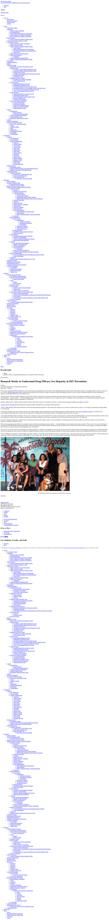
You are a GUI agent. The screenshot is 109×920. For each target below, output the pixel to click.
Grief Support (16, 850)
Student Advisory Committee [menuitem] (20, 204)
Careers (6, 515)
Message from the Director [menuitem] (20, 191)
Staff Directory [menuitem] (17, 206)
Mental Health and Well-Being (21, 794)
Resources (16, 770)
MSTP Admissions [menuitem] (15, 217)
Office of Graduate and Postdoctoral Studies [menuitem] (21, 59)
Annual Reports (8, 534)
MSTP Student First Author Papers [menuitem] (25, 211)
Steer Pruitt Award (18, 631)
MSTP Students (14, 788)
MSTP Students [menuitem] (14, 234)
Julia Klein (16, 708)
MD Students (10, 19)
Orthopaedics (13, 684)
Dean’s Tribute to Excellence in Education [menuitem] (20, 36)
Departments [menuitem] (10, 61)
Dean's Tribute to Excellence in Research (20, 559)
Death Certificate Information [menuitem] (20, 293)
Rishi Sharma (16, 715)
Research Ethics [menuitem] (11, 305)
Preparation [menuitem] (19, 249)
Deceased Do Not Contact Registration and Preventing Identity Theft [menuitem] (30, 297)
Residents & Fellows (12, 21)
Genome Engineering (15, 885)
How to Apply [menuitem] (17, 218)
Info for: (6, 18)
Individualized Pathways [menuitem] (13, 263)
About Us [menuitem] (9, 137)
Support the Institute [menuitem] (22, 346)
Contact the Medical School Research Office (21, 856)
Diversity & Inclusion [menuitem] (12, 121)
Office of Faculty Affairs (16, 569)
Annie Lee (16, 697)
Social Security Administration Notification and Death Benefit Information (32, 849)
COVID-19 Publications (16, 876)
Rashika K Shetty (17, 714)
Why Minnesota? (14, 692)
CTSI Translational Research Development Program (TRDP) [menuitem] (28, 254)
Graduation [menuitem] (16, 56)
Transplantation (14, 688)
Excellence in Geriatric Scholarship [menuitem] (22, 79)
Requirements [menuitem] (20, 220)
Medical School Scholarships (20, 661)
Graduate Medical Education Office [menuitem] (19, 58)
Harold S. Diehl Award (19, 652)
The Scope (6, 532)
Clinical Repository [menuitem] (12, 353)
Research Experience (25, 776)
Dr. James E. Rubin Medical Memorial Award (24, 623)
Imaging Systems (17, 596)
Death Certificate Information (20, 847)
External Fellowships (18, 754)
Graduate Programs (12, 814)
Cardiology (13, 882)
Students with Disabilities (19, 791)
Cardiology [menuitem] (13, 328)
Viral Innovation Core (15, 587)
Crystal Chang (17, 701)
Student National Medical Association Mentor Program (24, 722)
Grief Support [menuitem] (16, 296)
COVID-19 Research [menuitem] (12, 318)
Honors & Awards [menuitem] (11, 65)
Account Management (19, 656)
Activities (15, 755)
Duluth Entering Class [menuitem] (19, 177)
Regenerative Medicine (16, 685)
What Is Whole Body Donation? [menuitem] (18, 277)
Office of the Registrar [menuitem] (15, 55)
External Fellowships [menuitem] (18, 200)
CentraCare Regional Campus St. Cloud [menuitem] (17, 40)
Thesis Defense (20, 767)
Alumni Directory (17, 763)
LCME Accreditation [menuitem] (12, 266)
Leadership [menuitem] (10, 29)
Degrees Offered (11, 735)
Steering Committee (18, 761)
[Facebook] (54, 498)
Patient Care (7, 909)
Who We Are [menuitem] (16, 52)
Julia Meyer (16, 709)
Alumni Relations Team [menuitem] (16, 117)
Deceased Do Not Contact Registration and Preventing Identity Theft (30, 852)
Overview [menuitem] (15, 190)
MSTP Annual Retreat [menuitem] (19, 246)
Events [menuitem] (8, 363)
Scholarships (13, 687)
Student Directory (17, 757)
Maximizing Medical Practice (20, 668)
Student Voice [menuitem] (13, 272)
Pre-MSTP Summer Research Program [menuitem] (23, 231)
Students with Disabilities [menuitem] (19, 237)
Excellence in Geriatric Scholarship (22, 633)
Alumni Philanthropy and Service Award (23, 648)
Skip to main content (6, 1)
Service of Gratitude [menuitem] (15, 299)
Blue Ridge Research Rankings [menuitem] (15, 359)
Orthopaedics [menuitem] (13, 129)
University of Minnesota (16, 547)
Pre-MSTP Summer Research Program (23, 786)
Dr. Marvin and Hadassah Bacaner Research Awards (26, 628)
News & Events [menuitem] (21, 342)
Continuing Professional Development (16, 819)
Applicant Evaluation (22, 780)
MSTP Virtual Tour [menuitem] (18, 233)
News (5, 910)
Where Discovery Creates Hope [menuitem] (15, 361)
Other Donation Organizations (21, 844)
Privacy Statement (67, 547)
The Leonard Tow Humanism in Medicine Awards (26, 643)
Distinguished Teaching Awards (21, 639)
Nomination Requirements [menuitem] (20, 99)
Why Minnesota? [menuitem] (14, 138)
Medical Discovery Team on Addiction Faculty (22, 906)
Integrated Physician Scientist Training (26, 751)
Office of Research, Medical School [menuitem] (19, 53)
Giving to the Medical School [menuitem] (14, 122)
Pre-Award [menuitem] (10, 308)
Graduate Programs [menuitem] (12, 260)
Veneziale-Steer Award (19, 626)
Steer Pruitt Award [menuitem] (18, 76)
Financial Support (17, 784)
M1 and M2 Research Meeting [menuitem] (21, 243)
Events (8, 918)
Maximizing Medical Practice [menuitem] (20, 114)
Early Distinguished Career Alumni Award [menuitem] (24, 96)
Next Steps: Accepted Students (24, 732)
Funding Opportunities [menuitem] (12, 303)
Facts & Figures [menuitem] (14, 140)
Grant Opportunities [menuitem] (18, 256)
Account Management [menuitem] (19, 102)
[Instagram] (3, 536)
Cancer (12, 679)
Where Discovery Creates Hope (12, 531)
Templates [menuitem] (12, 313)
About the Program (15, 742)
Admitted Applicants (15, 727)
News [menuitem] (5, 356)
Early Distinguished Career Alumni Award (24, 651)
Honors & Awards (11, 619)
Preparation (19, 803)
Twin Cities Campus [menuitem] (12, 28)
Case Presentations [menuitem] (18, 247)
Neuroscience (13, 889)
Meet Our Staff (17, 837)
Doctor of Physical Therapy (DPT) (16, 740)
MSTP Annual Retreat (19, 800)
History (9, 618)
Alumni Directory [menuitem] (17, 208)
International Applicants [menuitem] (26, 223)
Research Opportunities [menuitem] (16, 253)
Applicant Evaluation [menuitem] (22, 226)
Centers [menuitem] (18, 339)
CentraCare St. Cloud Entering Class (22, 728)
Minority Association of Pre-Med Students (20, 724)
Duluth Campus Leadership (17, 554)
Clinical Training (21, 748)
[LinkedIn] (54, 500)
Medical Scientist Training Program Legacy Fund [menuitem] (22, 259)
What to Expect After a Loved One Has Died (21, 846)
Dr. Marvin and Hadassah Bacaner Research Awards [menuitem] (26, 73)
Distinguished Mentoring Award (21, 638)
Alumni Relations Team (16, 671)
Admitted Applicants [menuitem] (15, 173)
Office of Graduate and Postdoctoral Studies (21, 583)
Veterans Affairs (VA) (15, 870)
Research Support (11, 860)
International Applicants (26, 777)
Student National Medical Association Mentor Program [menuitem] (24, 168)
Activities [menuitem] (15, 201)
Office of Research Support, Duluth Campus (21, 563)
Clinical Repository (12, 908)
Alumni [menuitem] (9, 109)
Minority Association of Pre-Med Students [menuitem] (20, 170)
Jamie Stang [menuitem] (16, 151)
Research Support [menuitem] (11, 306)
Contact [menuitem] (9, 119)
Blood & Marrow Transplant (17, 879)
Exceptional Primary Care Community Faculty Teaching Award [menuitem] (29, 88)
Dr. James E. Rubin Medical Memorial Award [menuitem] (24, 69)
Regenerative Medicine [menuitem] (16, 131)
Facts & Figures (14, 694)
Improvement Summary (16, 823)
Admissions (7, 689)
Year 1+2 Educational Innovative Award (23, 645)
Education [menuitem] (6, 180)
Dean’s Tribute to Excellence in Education (20, 560)
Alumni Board (13, 665)
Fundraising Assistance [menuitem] (19, 104)
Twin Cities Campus (12, 552)
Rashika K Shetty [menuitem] (17, 160)
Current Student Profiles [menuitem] (16, 141)
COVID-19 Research (12, 872)
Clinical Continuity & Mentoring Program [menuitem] (23, 239)
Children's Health (14, 681)
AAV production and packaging (21, 589)
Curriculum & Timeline (22, 750)
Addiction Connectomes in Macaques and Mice (25, 608)
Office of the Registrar (15, 579)
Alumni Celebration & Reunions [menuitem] (18, 115)
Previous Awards (17, 615)
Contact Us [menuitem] (13, 257)
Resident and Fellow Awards (17, 632)
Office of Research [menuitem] (12, 300)
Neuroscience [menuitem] (13, 335)
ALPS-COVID (14, 873)
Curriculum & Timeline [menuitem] (22, 196)
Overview (15, 744)
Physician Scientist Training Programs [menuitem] (22, 236)
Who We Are (16, 576)
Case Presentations (18, 801)
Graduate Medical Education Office (19, 582)
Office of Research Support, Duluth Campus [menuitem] (21, 39)
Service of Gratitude (15, 853)
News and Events (14, 616)
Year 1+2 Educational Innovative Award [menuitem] (23, 91)
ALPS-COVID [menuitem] (14, 319)
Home (5, 373)
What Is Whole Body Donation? (18, 832)
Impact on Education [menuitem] (18, 279)
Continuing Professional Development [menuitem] (16, 264)
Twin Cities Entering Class (20, 730)
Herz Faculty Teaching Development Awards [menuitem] (21, 66)
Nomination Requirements (20, 653)
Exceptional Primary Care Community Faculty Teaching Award (29, 642)
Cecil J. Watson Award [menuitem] (19, 81)
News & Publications (18, 764)
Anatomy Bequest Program (14, 829)
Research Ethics (11, 859)
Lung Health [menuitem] (13, 348)
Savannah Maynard (18, 718)
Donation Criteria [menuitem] (14, 285)
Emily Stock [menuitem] (16, 148)
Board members (17, 666)
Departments (10, 585)
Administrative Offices (12, 566)
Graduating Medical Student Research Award (24, 625)
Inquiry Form (16, 843)
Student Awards (14, 622)
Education (6, 734)
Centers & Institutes (12, 586)
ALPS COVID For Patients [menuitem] (20, 320)
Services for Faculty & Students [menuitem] (18, 101)
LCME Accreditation (12, 820)
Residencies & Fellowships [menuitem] (14, 262)
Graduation (16, 580)
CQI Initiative (13, 821)
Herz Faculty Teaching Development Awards (21, 620)
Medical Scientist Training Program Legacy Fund (22, 813)
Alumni (9, 23)
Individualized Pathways (13, 817)
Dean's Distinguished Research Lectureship (21, 557)
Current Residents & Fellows (11, 525)
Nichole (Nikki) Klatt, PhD (14, 392)
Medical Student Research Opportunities (23, 573)
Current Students (8, 523)
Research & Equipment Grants (21, 659)
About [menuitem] (5, 26)
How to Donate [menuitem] (14, 286)
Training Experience (18, 747)
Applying (15, 613)
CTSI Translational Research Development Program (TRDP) (28, 809)
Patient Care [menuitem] (7, 355)
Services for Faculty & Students (18, 655)
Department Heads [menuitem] (15, 32)
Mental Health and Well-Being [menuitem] (21, 240)
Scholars (19, 899)
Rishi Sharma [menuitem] (16, 161)
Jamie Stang (16, 705)
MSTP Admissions (15, 771)
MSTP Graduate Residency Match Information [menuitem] (28, 214)
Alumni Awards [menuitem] (14, 92)
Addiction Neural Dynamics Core (18, 599)
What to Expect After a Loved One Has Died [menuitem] (21, 292)
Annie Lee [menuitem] (16, 142)
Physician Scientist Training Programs (22, 790)
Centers (18, 893)
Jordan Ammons (17, 707)
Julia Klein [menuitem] (16, 154)
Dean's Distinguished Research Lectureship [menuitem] (21, 33)
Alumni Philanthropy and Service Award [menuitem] (23, 94)
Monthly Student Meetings (20, 798)
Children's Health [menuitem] (14, 127)
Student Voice (13, 826)
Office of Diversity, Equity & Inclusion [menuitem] (20, 43)
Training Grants (14, 869)
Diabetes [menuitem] (12, 329)
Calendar (12, 796)
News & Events (21, 896)
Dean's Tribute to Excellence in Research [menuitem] (20, 35)
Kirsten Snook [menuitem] (17, 157)
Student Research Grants (19, 662)
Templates (12, 867)
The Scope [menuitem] (9, 362)
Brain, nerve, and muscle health (18, 678)
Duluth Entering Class (19, 731)
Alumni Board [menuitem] (13, 111)
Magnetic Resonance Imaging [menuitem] (17, 333)
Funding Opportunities (12, 857)
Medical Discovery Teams (13, 905)
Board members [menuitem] (17, 112)
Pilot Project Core (14, 612)
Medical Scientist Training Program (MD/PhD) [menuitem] (19, 187)
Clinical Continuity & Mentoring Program (23, 793)
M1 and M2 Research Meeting (21, 797)
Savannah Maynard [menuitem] (18, 164)
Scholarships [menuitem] (13, 132)
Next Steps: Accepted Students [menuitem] (24, 178)
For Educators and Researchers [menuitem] (18, 276)
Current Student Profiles (16, 695)
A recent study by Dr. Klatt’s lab (9, 404)
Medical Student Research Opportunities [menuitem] (23, 49)
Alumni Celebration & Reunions (18, 669)
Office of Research (12, 854)
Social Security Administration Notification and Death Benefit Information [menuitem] (32, 295)
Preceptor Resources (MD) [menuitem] (17, 184)
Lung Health (13, 902)
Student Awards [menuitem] (14, 68)
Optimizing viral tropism (19, 590)
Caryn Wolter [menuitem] (16, 145)
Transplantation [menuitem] (14, 134)
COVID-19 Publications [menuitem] (16, 322)
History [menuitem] (9, 63)
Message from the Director (20, 745)
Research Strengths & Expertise (15, 877)
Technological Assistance (19, 602)
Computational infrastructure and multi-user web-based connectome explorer (32, 610)
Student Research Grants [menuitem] (19, 108)
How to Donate (14, 840)
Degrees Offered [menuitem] (11, 181)
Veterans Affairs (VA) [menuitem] (15, 316)
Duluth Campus (11, 562)
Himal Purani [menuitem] (16, 150)
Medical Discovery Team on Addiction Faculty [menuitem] (22, 352)
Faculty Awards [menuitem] (14, 82)
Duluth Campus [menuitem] (11, 38)
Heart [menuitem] (11, 128)
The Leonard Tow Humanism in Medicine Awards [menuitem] (26, 89)
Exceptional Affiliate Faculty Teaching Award (24, 641)
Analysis (15, 597)
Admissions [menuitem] (7, 135)
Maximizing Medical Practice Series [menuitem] (19, 118)
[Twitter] (2, 536)
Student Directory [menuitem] (17, 203)
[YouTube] (5, 536)
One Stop (6, 5)
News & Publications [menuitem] (18, 210)
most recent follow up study (85, 411)
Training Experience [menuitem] (18, 193)
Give (5, 513)
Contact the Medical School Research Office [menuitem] (21, 302)
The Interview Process (22, 781)
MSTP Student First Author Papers (25, 765)
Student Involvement (15, 824)
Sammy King (16, 717)
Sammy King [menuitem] (16, 163)
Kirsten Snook (17, 711)
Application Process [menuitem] (12, 171)
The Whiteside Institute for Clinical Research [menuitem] (24, 51)
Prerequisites (23, 778)
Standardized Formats (18, 609)
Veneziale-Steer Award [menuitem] (19, 72)
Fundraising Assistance (19, 658)
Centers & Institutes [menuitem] (12, 62)
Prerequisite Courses (15, 721)
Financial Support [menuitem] (17, 230)
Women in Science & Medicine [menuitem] (21, 250)
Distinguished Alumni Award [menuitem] (20, 95)
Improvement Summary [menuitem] (16, 269)
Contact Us (6, 511)
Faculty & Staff (11, 22)
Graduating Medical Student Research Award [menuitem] (24, 71)
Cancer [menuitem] (12, 125)
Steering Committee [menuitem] (18, 207)
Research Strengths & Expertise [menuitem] (15, 323)
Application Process (12, 725)
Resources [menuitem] (16, 216)
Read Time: (3, 388)
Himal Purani (16, 704)
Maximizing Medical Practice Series (19, 672)
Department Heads (15, 556)
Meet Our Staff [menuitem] (17, 283)
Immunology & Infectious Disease (18, 886)
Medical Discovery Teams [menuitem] (13, 351)
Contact (9, 674)
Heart (11, 682)
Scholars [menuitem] (19, 345)
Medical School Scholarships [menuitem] (20, 107)
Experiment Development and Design (22, 600)
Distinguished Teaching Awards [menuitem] (21, 85)
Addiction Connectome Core (17, 606)
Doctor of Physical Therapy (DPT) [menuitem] (16, 185)
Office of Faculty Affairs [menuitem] (16, 45)
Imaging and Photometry (19, 603)
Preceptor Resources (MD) (17, 738)
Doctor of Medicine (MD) (13, 737)
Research (6, 827)
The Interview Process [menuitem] (22, 227)
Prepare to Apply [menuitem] (11, 165)
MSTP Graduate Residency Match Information (28, 768)
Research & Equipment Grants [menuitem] (21, 105)
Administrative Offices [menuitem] (12, 42)
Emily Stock (16, 702)
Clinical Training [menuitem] (21, 194)
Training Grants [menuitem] (14, 315)
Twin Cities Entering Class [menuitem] (20, 175)
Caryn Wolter (16, 699)
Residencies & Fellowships (14, 816)
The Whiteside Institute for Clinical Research (24, 575)
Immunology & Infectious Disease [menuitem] (18, 332)
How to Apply (17, 773)
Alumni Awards (14, 646)
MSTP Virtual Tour (18, 787)
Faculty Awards (14, 636)
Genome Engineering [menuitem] (15, 330)
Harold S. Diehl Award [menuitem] (19, 98)
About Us (9, 691)
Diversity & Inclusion (12, 675)
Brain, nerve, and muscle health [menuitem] (18, 124)
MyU (5, 7)
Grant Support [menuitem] (17, 48)
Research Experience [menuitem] (25, 221)
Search (3, 9)
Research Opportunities (16, 807)
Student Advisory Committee (20, 758)
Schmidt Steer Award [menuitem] (18, 75)
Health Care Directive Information (22, 842)
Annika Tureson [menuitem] (17, 144)
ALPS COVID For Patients (20, 875)
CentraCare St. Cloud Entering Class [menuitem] (22, 174)
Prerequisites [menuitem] (23, 224)
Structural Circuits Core (16, 593)
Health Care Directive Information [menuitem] (22, 287)
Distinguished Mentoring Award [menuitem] (21, 84)
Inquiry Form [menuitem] (16, 289)
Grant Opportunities (18, 810)
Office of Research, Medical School (19, 577)
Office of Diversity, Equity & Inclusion (20, 567)
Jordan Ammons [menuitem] (17, 152)
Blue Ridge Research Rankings (15, 913)
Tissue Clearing (17, 595)
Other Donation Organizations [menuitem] (21, 290)
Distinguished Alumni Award (20, 649)
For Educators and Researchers (18, 830)
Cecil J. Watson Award (19, 635)
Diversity (6, 516)
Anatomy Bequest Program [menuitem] (14, 274)
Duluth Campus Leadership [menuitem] (17, 30)
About (5, 550)
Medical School (5, 12)
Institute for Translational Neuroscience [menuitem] (23, 336)
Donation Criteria (14, 839)
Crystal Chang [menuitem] (17, 147)
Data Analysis (16, 605)
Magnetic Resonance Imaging (17, 887)
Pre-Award (10, 862)
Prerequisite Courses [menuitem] (15, 167)
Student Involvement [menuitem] (15, 270)
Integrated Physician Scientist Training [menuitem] (26, 197)
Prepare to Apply (11, 720)
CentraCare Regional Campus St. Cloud (17, 564)
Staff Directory (17, 760)
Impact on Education (18, 833)
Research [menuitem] (6, 273)
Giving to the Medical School (14, 676)
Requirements (20, 774)
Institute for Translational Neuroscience (23, 890)
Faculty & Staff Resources (10, 519)
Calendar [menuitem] (12, 241)
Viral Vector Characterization (20, 592)
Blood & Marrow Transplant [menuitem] (17, 325)
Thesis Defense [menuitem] (20, 213)
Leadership (10, 553)
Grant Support (17, 572)
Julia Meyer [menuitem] (16, 155)
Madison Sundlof (17, 712)
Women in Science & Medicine (21, 804)
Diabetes (12, 883)
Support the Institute (22, 900)
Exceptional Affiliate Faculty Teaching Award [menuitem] (24, 86)
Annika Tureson (17, 698)
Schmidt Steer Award (18, 629)
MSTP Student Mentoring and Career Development (30, 753)
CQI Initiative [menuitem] (13, 267)
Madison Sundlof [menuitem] (17, 158)
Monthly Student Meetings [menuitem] (20, 244)
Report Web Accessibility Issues (78, 547)
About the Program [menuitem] (15, 188)
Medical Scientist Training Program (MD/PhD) (19, 741)
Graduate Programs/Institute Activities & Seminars (26, 806)
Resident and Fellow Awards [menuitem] (17, 78)
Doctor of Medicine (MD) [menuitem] (13, 183)
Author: (3, 385)
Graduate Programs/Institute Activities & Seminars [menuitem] (26, 252)
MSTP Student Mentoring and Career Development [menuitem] (30, 198)
